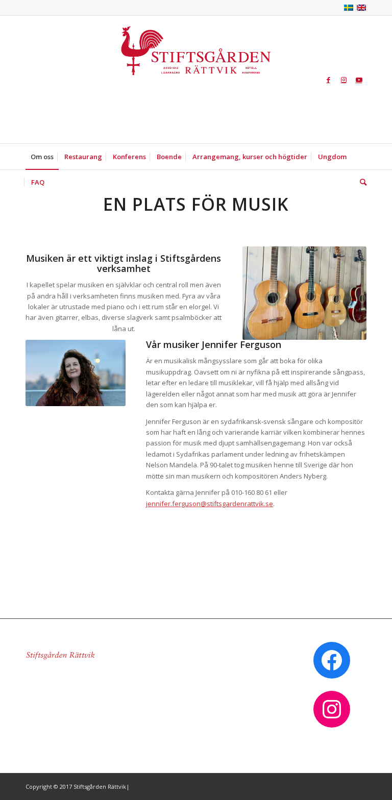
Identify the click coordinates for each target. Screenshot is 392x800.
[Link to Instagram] (343, 79)
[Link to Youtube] (358, 79)
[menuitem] (42, 156)
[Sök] (360, 182)
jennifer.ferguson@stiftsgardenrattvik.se (209, 503)
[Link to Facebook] (328, 79)
